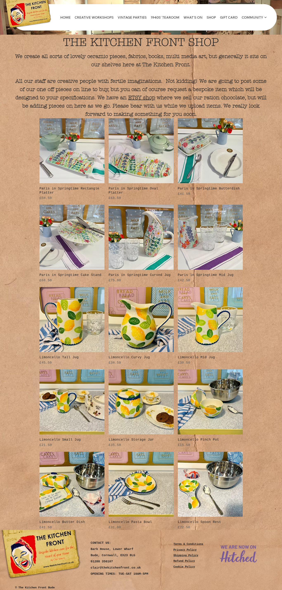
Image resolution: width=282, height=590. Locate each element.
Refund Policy (184, 561)
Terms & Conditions (188, 544)
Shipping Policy (185, 555)
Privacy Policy (185, 549)
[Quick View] (71, 150)
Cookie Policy (184, 566)
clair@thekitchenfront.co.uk (116, 568)
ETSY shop (141, 98)
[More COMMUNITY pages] (265, 17)
